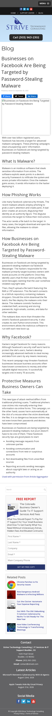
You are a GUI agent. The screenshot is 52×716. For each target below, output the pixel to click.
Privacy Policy (19, 713)
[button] (44, 3)
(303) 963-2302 (29, 37)
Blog (41, 13)
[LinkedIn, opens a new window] (28, 701)
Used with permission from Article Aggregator (25, 476)
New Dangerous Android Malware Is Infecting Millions (30, 593)
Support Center (27, 13)
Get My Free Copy (26, 567)
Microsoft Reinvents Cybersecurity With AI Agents (26, 674)
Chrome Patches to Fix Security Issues (27, 583)
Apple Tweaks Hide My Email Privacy (26, 684)
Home (13, 13)
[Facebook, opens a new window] (18, 701)
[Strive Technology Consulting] (26, 22)
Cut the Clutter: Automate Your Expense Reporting (29, 602)
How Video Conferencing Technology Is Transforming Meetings (30, 627)
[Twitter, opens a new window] (23, 701)
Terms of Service (32, 713)
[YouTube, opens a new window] (33, 701)
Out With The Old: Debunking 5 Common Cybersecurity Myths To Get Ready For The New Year (30, 615)
